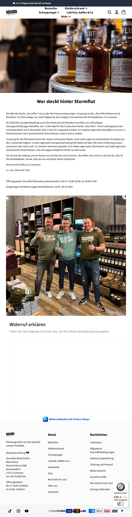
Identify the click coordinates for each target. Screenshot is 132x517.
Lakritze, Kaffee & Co (80, 12)
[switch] (120, 504)
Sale (50, 473)
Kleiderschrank (56, 448)
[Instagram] (18, 511)
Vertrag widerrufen (100, 489)
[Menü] (126, 483)
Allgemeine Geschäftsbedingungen (102, 450)
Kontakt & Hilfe (98, 477)
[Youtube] (26, 511)
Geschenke (53, 467)
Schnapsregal (55, 455)
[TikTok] (10, 511)
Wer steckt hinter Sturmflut (104, 483)
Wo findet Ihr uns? (57, 479)
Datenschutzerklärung (102, 458)
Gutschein (53, 492)
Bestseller (53, 442)
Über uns (52, 486)
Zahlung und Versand (101, 464)
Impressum (96, 442)
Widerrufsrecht (98, 471)
